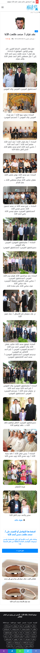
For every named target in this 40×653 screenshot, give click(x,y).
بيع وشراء (33, 634)
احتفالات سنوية (29, 644)
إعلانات (27, 634)
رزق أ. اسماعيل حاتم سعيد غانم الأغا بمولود (21, 1)
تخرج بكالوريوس (22, 647)
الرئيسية (35, 620)
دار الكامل (9, 640)
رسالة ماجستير (19, 644)
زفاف (31, 12)
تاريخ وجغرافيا (17, 640)
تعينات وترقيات (15, 627)
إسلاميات (27, 630)
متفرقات (15, 624)
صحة (21, 630)
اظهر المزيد (20, 551)
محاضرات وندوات (26, 627)
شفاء (15, 647)
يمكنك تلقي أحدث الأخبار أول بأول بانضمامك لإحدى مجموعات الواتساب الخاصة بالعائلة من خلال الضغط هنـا (20, 542)
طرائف (34, 630)
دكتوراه (19, 620)
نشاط (21, 637)
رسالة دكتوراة (10, 644)
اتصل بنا (30, 620)
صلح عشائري (8, 637)
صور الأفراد (13, 620)
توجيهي (15, 637)
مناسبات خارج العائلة (28, 640)
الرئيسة (36, 12)
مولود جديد (27, 624)
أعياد (11, 634)
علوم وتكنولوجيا (8, 630)
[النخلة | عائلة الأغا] (33, 7)
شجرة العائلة (6, 620)
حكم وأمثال (6, 627)
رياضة (15, 630)
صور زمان (27, 637)
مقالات (34, 627)
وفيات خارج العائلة (18, 634)
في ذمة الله (7, 624)
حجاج (34, 637)
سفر (21, 624)
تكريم (5, 634)
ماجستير (24, 620)
